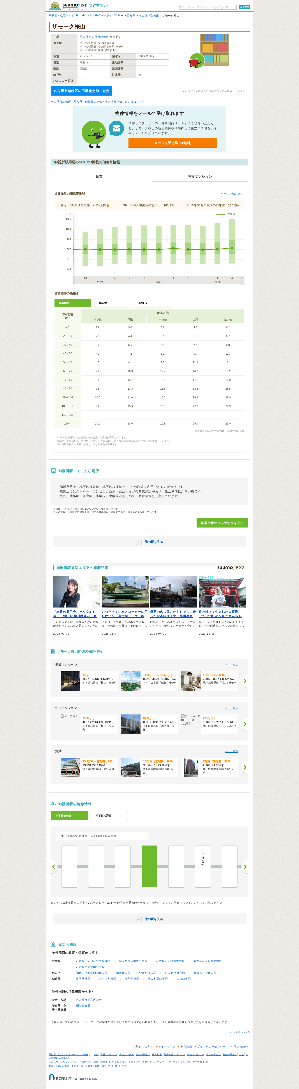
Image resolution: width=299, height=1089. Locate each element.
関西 (97, 1066)
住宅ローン (137, 1062)
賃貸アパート (126, 1054)
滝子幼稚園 (83, 978)
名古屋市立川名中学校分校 (93, 961)
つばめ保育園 (147, 972)
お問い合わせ (239, 1046)
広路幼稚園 (184, 978)
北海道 (52, 1066)
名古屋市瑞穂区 (149, 15)
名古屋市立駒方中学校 (207, 961)
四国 (104, 1066)
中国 (110, 1066)
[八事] (229, 866)
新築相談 (105, 1062)
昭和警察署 (83, 1005)
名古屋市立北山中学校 (90, 966)
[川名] (176, 866)
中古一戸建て (230, 1054)
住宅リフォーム (68, 1062)
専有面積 (64, 303)
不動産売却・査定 (88, 1062)
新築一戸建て (213, 1054)
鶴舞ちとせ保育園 (205, 972)
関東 (67, 1066)
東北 (60, 1066)
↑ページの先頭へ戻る (238, 1032)
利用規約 (186, 1046)
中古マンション (195, 1054)
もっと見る (231, 664)
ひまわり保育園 (175, 972)
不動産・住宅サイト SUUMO (67, 15)
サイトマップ (166, 1046)
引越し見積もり (120, 1062)
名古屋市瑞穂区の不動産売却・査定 (82, 91)
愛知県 (131, 15)
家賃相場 (157, 1054)
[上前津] (69, 866)
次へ (244, 867)
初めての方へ (144, 1046)
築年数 (103, 303)
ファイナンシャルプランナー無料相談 (186, 1062)
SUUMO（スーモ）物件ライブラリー (78, 6)
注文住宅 (53, 1062)
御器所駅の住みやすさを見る (222, 523)
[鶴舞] (96, 866)
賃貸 (96, 1054)
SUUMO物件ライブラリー (106, 15)
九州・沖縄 (121, 1066)
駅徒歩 (143, 303)
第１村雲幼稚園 (158, 978)
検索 (246, 7)
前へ (54, 867)
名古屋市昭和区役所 (89, 999)
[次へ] (244, 681)
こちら (198, 902)
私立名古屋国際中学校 (133, 961)
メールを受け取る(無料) (173, 143)
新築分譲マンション (174, 1054)
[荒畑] (122, 866)
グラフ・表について (232, 193)
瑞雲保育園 (123, 972)
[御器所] (149, 866)
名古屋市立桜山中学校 (170, 961)
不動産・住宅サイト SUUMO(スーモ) (69, 1054)
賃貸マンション (108, 1054)
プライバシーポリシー (211, 1046)
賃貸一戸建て (143, 1054)
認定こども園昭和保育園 (91, 972)
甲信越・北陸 (79, 1066)
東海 (90, 1066)
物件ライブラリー (154, 1062)
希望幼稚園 (132, 978)
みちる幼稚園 (107, 978)
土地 (241, 1054)
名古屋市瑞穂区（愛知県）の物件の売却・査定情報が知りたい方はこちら (98, 101)
